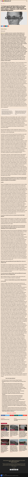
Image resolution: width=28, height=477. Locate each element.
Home (1, 3)
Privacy (6, 474)
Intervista (4, 3)
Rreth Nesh (2, 474)
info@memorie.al (23, 465)
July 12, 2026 (20, 451)
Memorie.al (2, 475)
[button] (1, 475)
